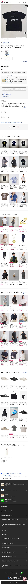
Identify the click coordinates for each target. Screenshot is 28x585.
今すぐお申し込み (10, 82)
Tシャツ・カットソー (7, 475)
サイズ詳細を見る (24, 61)
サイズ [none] (2, 58)
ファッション (13, 473)
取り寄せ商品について (7, 94)
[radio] (7, 53)
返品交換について (6, 96)
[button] (14, 21)
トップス (20, 473)
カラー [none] (2, 51)
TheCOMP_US (7, 473)
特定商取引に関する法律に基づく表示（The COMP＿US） (12, 122)
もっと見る (24, 107)
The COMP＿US (6, 42)
